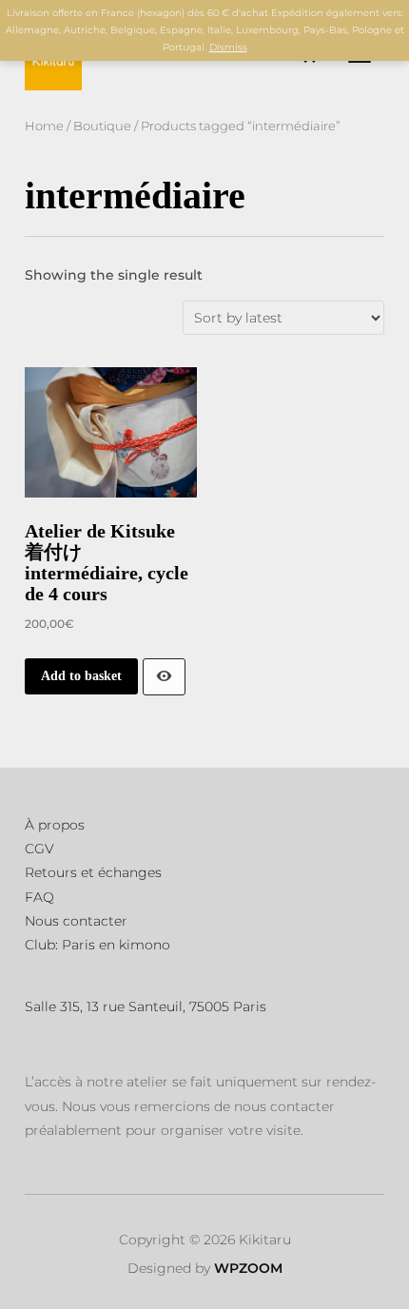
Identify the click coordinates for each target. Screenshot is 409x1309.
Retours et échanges (93, 872)
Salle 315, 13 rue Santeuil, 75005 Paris (145, 1006)
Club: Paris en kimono (97, 944)
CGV (39, 848)
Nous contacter (76, 920)
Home (44, 126)
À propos (55, 824)
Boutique (102, 126)
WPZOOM (248, 1268)
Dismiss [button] (228, 47)
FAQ (39, 897)
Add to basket (81, 676)
